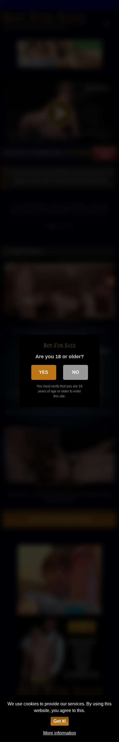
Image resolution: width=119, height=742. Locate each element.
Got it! (59, 721)
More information (59, 733)
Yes (43, 372)
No (75, 372)
